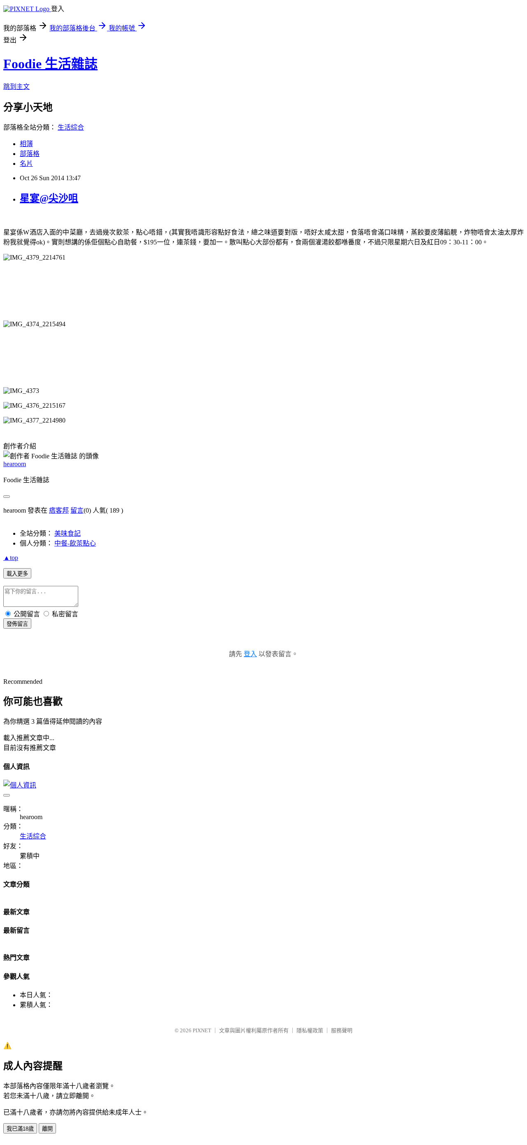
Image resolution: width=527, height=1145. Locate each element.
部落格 (30, 153)
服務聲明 (341, 1030)
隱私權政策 (309, 1030)
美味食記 (67, 533)
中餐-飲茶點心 (75, 543)
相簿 (26, 143)
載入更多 (17, 574)
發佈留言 (17, 624)
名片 (26, 163)
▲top (10, 557)
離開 (47, 1129)
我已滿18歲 (20, 1129)
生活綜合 (71, 127)
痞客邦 (59, 510)
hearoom (14, 463)
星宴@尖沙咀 (49, 198)
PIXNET (202, 1030)
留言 (77, 510)
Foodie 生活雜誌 (50, 63)
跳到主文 (16, 86)
